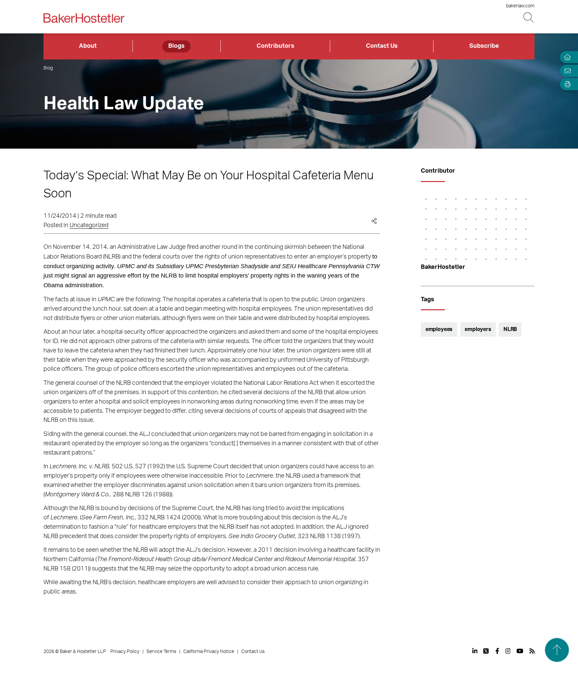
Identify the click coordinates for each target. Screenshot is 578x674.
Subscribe (484, 46)
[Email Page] (566, 70)
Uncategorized (89, 225)
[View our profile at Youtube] (519, 651)
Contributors (275, 46)
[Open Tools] (566, 84)
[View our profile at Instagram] (508, 651)
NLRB (510, 329)
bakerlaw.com (520, 6)
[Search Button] (529, 17)
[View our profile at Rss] (532, 651)
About (88, 46)
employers (478, 329)
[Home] (566, 57)
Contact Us (382, 46)
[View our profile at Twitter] (486, 651)
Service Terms (161, 651)
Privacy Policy (124, 651)
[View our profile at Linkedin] (475, 651)
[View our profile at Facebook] (497, 651)
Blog (48, 68)
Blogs (176, 46)
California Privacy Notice (208, 651)
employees (439, 329)
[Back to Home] (83, 18)
